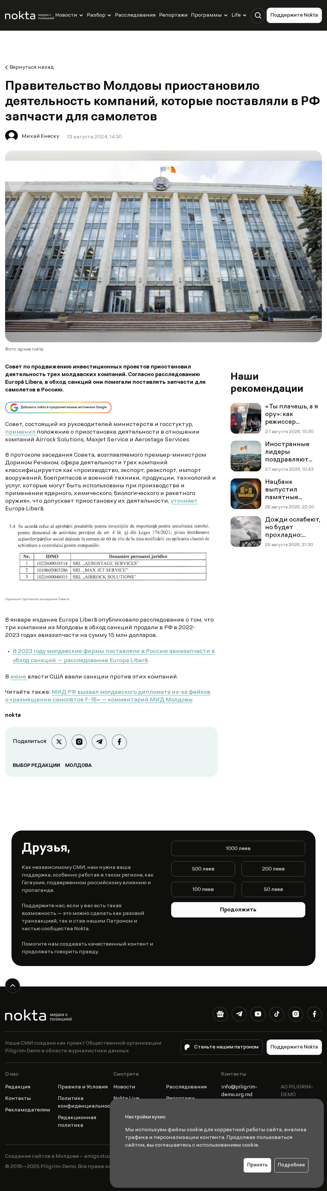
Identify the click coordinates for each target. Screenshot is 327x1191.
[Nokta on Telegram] (239, 1015)
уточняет (184, 501)
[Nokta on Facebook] (314, 1015)
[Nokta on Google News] (220, 1015)
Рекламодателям (27, 1110)
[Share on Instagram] (79, 742)
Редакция (18, 1087)
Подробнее (291, 1165)
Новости (66, 15)
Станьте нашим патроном (226, 1047)
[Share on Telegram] (99, 742)
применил (21, 432)
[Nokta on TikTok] (276, 1015)
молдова (78, 765)
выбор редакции (36, 765)
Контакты (18, 1098)
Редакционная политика (77, 1121)
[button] (257, 15)
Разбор (96, 15)
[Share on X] (58, 742)
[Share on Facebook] (119, 742)
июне (18, 677)
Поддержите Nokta (294, 15)
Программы (206, 15)
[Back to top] (12, 985)
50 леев (273, 889)
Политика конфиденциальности (87, 1102)
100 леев (203, 889)
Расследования (135, 15)
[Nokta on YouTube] (257, 1015)
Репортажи (173, 15)
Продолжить (238, 910)
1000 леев (238, 848)
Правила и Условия (83, 1087)
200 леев (273, 869)
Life (236, 15)
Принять (257, 1165)
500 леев (203, 869)
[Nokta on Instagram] (295, 1015)
